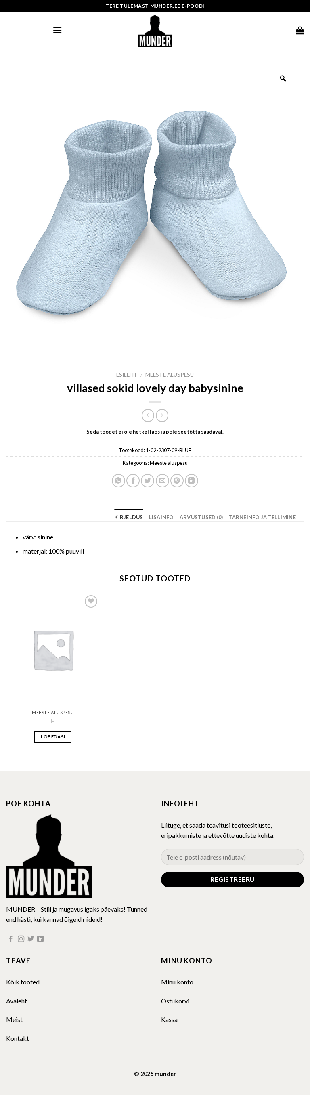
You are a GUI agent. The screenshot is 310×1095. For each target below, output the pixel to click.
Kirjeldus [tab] (128, 517)
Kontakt (17, 1038)
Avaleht (16, 1001)
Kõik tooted (23, 982)
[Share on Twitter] (147, 480)
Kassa (169, 1019)
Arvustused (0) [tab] (201, 517)
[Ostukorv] (300, 30)
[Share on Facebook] (133, 480)
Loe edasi (53, 736)
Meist (14, 1019)
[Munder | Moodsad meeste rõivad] (155, 30)
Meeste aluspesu (169, 374)
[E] (53, 649)
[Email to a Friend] (162, 480)
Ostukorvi (175, 1001)
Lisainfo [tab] (161, 517)
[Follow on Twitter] (30, 939)
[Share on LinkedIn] (191, 480)
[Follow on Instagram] (21, 939)
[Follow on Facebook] (11, 939)
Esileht (127, 374)
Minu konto (177, 982)
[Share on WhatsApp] (118, 480)
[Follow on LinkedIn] (40, 939)
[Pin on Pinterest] (177, 480)
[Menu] (57, 30)
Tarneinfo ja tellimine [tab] (262, 517)
